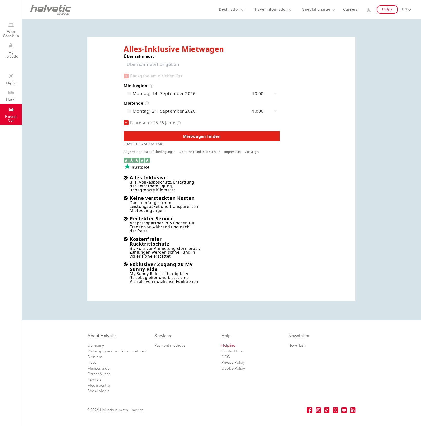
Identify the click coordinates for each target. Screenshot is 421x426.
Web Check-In (11, 34)
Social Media (98, 391)
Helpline (228, 345)
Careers (350, 10)
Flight (11, 83)
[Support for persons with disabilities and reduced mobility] (369, 9)
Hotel (11, 100)
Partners (94, 379)
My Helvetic (11, 55)
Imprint (137, 410)
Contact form (233, 351)
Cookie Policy (233, 368)
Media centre (98, 385)
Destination (229, 10)
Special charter (316, 10)
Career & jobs (99, 374)
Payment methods (169, 345)
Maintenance (98, 368)
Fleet (91, 362)
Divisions (95, 357)
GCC (225, 357)
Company (95, 345)
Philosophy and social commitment (117, 351)
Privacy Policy (233, 362)
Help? (387, 9)
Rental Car (11, 119)
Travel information (271, 10)
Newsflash (297, 345)
